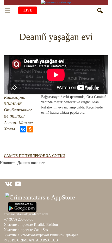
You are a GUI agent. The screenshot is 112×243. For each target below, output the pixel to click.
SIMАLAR (13, 103)
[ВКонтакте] (23, 129)
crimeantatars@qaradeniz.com (26, 214)
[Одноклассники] (30, 129)
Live (27, 10)
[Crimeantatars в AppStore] (40, 196)
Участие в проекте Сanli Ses (26, 230)
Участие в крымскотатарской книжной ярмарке (41, 235)
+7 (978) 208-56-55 (18, 219)
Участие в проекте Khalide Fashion (31, 225)
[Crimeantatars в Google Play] (22, 206)
